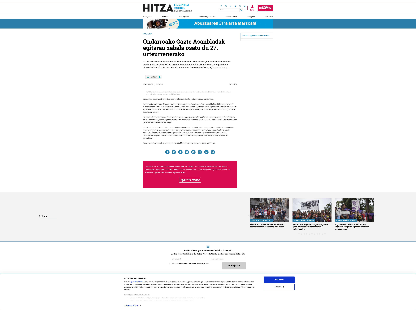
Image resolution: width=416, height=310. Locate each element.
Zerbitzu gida (231, 16)
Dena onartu (279, 280)
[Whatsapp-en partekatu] (200, 152)
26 (236, 84)
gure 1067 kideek (137, 282)
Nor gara (269, 16)
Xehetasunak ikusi (131, 306)
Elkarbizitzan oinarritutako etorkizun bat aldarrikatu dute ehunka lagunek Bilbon (267, 225)
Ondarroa (159, 84)
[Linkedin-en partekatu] (206, 152)
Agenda (165, 16)
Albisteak (147, 16)
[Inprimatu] (213, 152)
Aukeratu (278, 287)
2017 (230, 84)
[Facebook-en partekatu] (167, 152)
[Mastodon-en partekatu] (180, 152)
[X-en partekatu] (174, 152)
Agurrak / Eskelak (207, 16)
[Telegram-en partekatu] (193, 152)
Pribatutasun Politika (183, 263)
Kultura (147, 34)
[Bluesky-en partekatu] (187, 152)
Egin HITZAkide (190, 180)
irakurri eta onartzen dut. (192, 263)
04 (234, 84)
